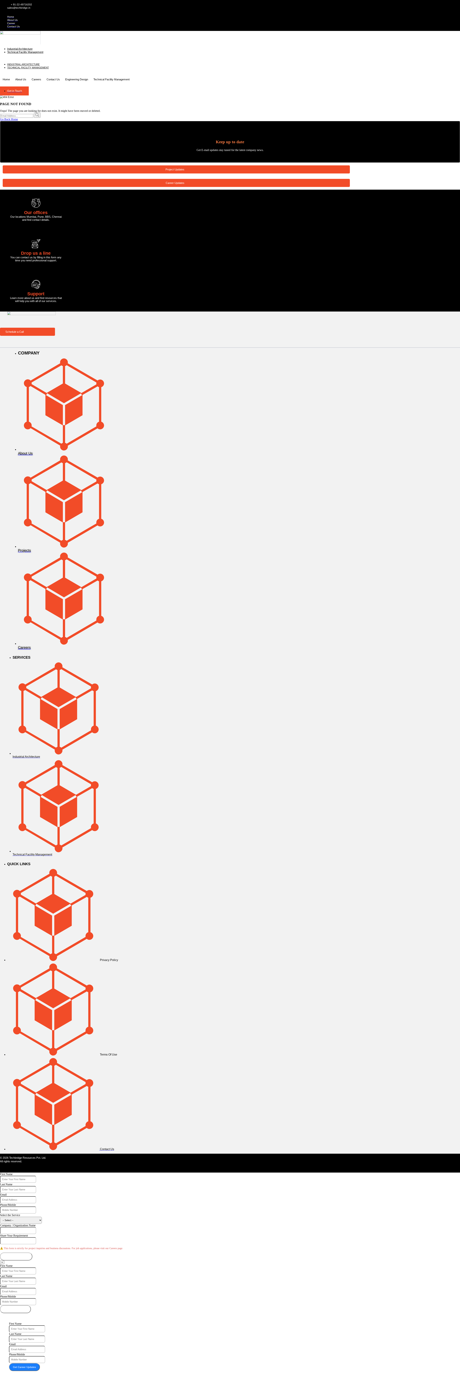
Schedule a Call (14, 331)
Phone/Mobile (8, 1204)
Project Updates (174, 169)
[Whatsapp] (40, 1169)
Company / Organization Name (18, 1225)
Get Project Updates (15, 1309)
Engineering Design (76, 79)
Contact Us (53, 79)
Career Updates (175, 182)
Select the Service (10, 1215)
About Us (20, 79)
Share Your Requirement (14, 1235)
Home (6, 79)
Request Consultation (16, 1256)
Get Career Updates (24, 1367)
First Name (6, 1174)
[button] (84, 58)
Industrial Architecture (20, 48)
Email (3, 1194)
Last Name (6, 1184)
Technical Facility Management (25, 52)
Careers (36, 79)
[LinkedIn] (32, 1169)
